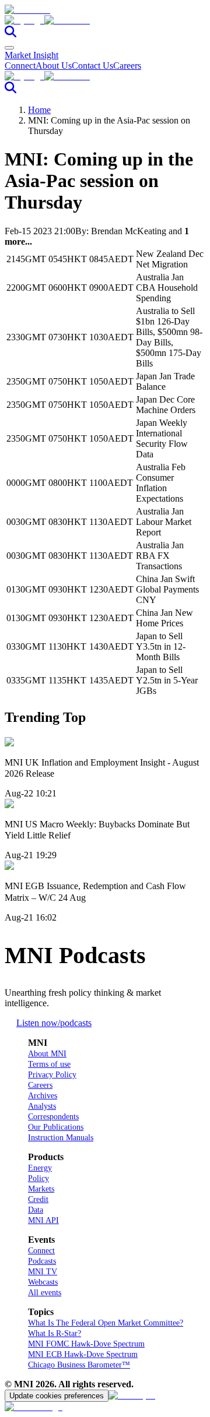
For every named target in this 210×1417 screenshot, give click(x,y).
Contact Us (92, 66)
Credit (38, 1199)
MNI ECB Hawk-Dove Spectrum (83, 1354)
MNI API (43, 1220)
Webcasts (43, 1282)
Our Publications (55, 1127)
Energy (40, 1168)
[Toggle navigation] (9, 48)
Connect (20, 66)
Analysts (42, 1106)
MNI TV (42, 1271)
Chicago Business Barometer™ (79, 1364)
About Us (54, 66)
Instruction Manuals (60, 1137)
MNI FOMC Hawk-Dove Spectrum (86, 1344)
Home (39, 110)
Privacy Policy (52, 1074)
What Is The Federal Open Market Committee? (105, 1323)
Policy (38, 1178)
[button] (105, 20)
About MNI (47, 1053)
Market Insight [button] (31, 55)
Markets (41, 1189)
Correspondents (53, 1116)
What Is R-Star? (54, 1333)
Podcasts (42, 1261)
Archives (42, 1095)
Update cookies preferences (56, 1395)
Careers (127, 66)
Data (35, 1209)
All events (44, 1292)
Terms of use (49, 1064)
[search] (10, 34)
